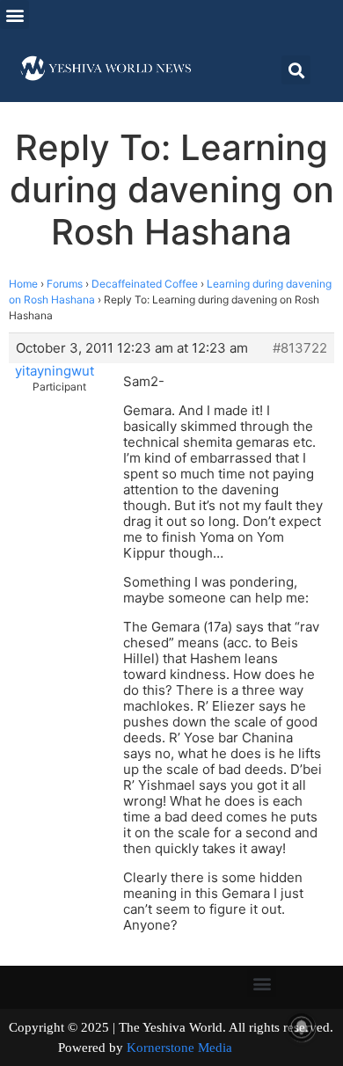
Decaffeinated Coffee (144, 283)
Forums (65, 283)
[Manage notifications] (302, 1027)
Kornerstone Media (179, 1047)
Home (23, 283)
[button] (14, 14)
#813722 (300, 348)
